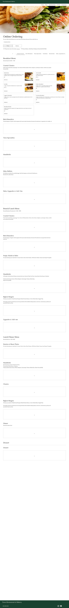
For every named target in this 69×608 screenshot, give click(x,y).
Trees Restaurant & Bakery (9, 1)
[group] (17, 46)
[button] (65, 1)
